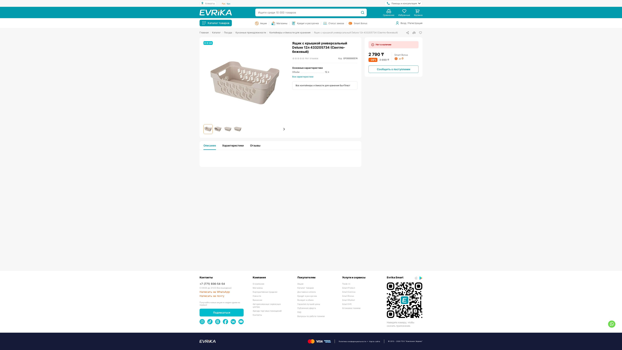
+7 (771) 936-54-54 (212, 283)
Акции (300, 284)
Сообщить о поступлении (393, 69)
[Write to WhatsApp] (611, 324)
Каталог (217, 32)
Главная (205, 32)
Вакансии (257, 300)
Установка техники (351, 308)
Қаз (228, 3)
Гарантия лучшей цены (308, 304)
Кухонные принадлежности (252, 32)
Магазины (258, 288)
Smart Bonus (348, 296)
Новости (257, 296)
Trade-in (346, 284)
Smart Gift (346, 304)
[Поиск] (363, 12)
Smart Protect (348, 288)
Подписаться (221, 312)
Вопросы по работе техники (311, 316)
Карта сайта (374, 341)
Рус (223, 3)
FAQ (299, 312)
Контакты (257, 315)
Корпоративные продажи (265, 292)
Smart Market (348, 300)
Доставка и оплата (306, 292)
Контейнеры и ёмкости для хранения (291, 32)
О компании (258, 284)
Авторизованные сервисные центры (267, 305)
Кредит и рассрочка (307, 296)
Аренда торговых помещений (267, 311)
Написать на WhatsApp (215, 292)
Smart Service (348, 292)
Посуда (229, 32)
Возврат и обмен (305, 300)
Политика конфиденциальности (352, 341)
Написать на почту (212, 296)
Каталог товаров (305, 288)
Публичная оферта (306, 308)
